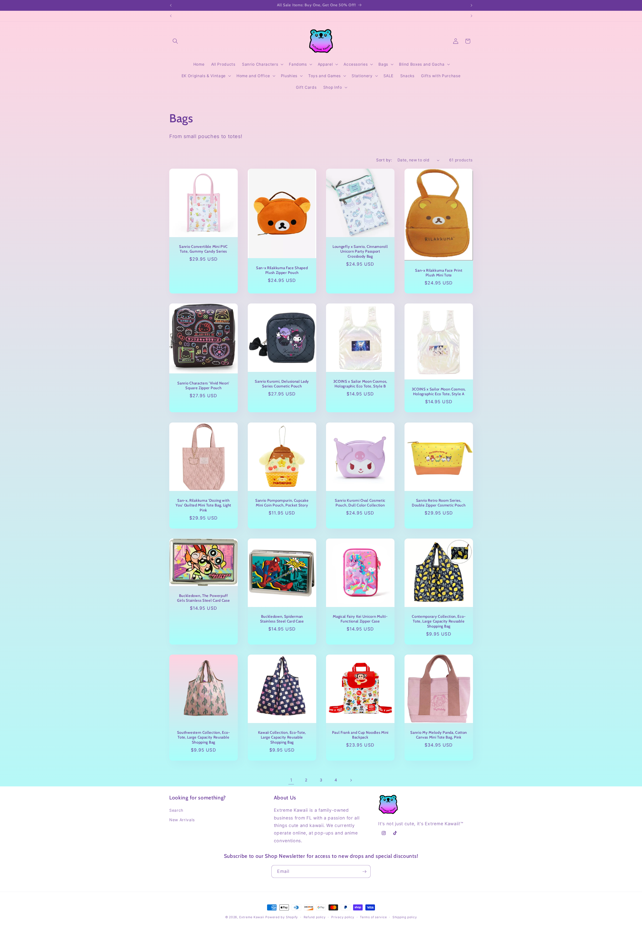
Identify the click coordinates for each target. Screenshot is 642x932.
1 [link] (291, 780)
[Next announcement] (471, 5)
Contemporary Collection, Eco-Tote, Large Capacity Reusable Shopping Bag (438, 621)
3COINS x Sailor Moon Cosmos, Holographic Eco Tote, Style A (438, 391)
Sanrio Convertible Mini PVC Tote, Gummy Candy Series (203, 249)
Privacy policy (342, 917)
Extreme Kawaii (251, 917)
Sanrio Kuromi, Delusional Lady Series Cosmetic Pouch (282, 384)
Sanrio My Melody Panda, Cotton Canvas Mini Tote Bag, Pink (438, 735)
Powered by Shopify (281, 917)
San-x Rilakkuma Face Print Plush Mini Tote (438, 272)
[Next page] (351, 780)
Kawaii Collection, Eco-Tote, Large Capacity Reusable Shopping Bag (282, 737)
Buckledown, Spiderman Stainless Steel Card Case (282, 619)
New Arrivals (182, 819)
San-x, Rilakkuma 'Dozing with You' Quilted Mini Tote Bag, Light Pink (203, 505)
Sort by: (384, 160)
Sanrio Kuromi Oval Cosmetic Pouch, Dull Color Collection (360, 502)
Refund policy (315, 917)
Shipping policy (404, 917)
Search (176, 810)
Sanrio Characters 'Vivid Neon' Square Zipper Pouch (203, 385)
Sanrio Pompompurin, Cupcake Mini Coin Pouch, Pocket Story (281, 502)
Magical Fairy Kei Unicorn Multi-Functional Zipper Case (360, 619)
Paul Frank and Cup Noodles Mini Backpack (360, 735)
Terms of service (373, 917)
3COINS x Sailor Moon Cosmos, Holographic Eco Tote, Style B (360, 384)
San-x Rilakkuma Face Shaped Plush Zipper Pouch (282, 270)
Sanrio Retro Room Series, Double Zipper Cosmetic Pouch (438, 502)
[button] (175, 41)
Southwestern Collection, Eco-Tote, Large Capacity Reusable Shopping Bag (203, 737)
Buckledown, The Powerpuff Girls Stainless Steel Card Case (203, 598)
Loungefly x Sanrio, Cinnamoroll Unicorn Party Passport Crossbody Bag (360, 251)
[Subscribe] (364, 871)
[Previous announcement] (170, 5)
